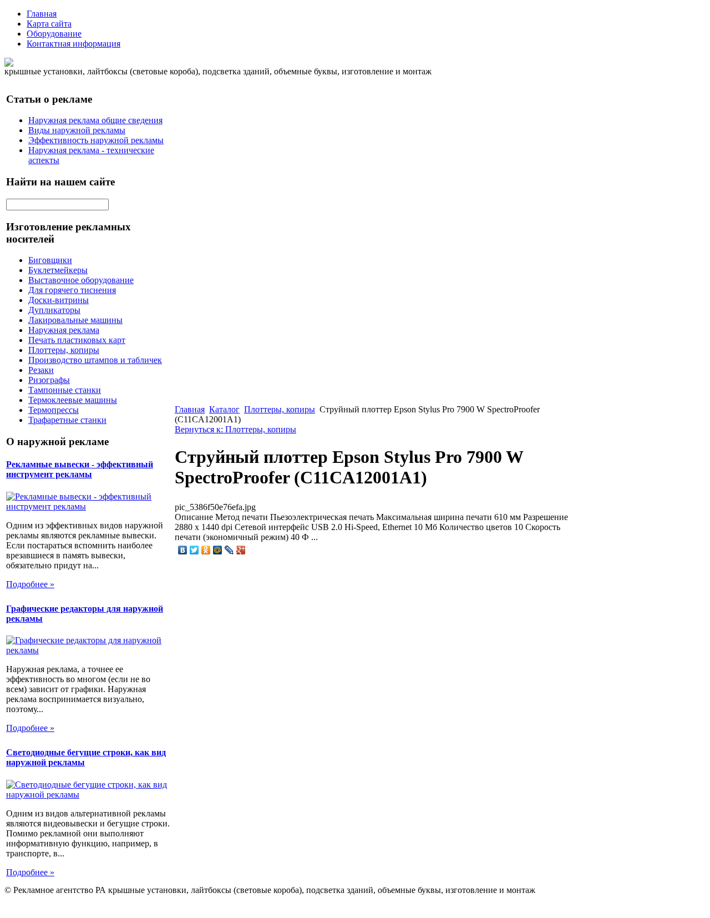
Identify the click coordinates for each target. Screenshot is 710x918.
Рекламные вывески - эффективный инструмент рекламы (79, 469)
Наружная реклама (63, 330)
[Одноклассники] (206, 550)
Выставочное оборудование (81, 280)
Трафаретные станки (67, 420)
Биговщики (50, 260)
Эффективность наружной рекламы (96, 140)
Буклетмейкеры (58, 270)
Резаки (41, 370)
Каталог (224, 409)
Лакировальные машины (75, 320)
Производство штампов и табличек (95, 360)
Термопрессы (53, 410)
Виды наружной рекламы (76, 130)
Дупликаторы (54, 310)
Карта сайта (49, 23)
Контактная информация (73, 43)
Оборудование (54, 33)
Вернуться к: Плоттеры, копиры (235, 429)
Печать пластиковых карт (76, 340)
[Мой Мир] (218, 550)
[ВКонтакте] (183, 550)
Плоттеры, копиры (63, 350)
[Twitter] (194, 550)
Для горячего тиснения (72, 290)
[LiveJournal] (229, 550)
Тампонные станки (64, 390)
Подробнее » (30, 584)
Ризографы (49, 380)
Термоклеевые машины (72, 400)
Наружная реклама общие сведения (95, 120)
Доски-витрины (58, 300)
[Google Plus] (241, 550)
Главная (42, 13)
